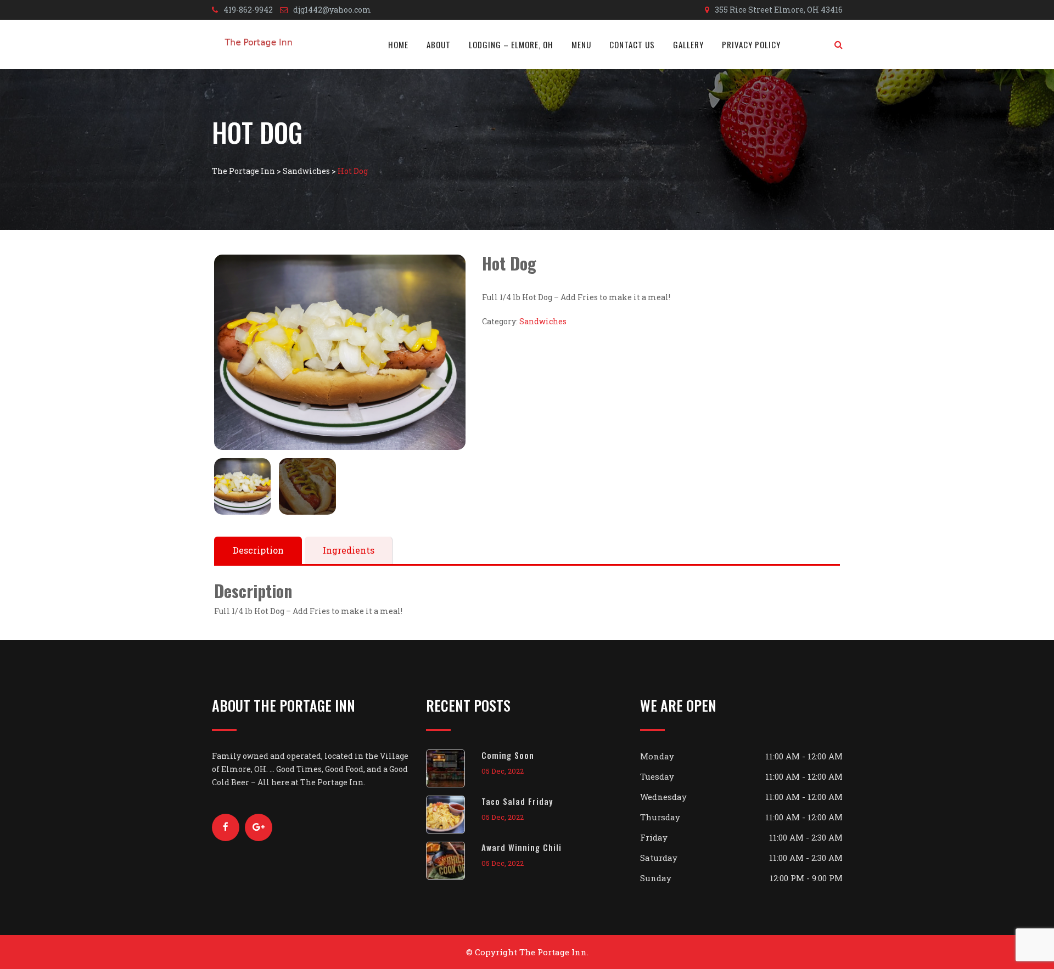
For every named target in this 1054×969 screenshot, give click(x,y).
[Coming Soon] (453, 768)
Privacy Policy (751, 44)
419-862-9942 (248, 9)
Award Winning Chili (521, 847)
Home (398, 44)
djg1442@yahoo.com (332, 9)
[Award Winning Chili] (453, 861)
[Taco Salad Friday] (453, 814)
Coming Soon (507, 755)
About (439, 44)
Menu (581, 44)
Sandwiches (543, 321)
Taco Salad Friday (517, 801)
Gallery (688, 44)
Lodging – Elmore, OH (511, 44)
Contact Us (632, 44)
